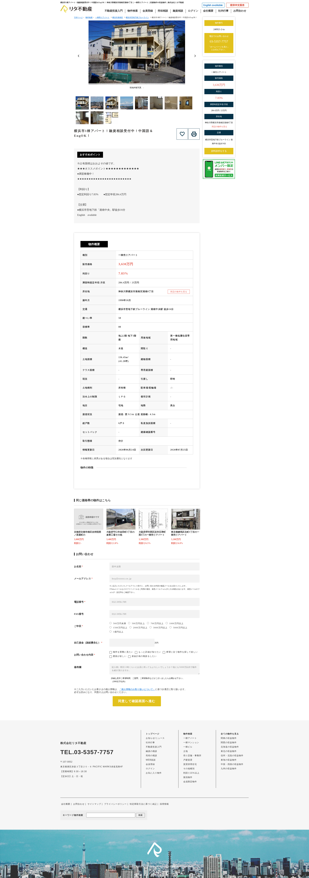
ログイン (193, 10)
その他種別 (189, 768)
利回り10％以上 (191, 773)
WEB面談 (151, 760)
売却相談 (163, 10)
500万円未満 (119, 623)
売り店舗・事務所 (192, 755)
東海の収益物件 (229, 760)
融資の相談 (151, 751)
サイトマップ (94, 804)
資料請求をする (219, 151)
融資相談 (178, 10)
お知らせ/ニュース (155, 738)
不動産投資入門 (114, 10)
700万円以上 (157, 623)
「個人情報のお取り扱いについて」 (137, 689)
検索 (140, 815)
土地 (185, 751)
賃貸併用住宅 (190, 764)
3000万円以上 (160, 627)
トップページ (152, 734)
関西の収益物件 (229, 742)
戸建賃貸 (187, 760)
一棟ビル (187, 747)
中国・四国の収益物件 (232, 764)
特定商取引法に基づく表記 (143, 804)
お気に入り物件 (154, 773)
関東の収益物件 (229, 738)
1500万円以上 (120, 627)
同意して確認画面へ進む (136, 701)
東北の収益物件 (229, 751)
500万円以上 (138, 623)
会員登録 (148, 10)
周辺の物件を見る (178, 292)
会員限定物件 (190, 781)
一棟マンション (191, 742)
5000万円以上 (180, 627)
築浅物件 (187, 777)
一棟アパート (190, 738)
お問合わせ (239, 10)
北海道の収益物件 (230, 747)
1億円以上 (118, 632)
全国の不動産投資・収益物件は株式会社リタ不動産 (152, 866)
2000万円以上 (140, 627)
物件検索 (132, 10)
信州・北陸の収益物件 (232, 755)
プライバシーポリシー (115, 804)
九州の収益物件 (229, 768)
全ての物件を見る (230, 734)
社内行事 (223, 10)
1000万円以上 (176, 623)
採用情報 (164, 804)
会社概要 (208, 10)
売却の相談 (151, 755)
